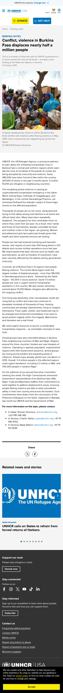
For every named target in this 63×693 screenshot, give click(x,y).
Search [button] (47, 12)
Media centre (9, 637)
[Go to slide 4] (30, 542)
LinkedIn (38, 589)
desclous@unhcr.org (46, 412)
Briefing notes (17, 28)
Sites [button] (59, 12)
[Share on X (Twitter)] (27, 454)
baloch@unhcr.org (43, 425)
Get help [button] (44, 21)
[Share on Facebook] (34, 454)
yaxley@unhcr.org (44, 418)
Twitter (17, 589)
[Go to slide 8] (42, 542)
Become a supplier (11, 651)
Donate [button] (53, 13)
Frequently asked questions (16, 628)
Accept (31, 687)
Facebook (4, 589)
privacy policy (22, 676)
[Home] (17, 11)
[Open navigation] (3, 11)
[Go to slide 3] (27, 542)
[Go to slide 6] (36, 542)
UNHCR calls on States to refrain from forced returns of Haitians (30, 528)
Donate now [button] (11, 569)
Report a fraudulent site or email (18, 647)
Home (5, 28)
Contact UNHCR (10, 633)
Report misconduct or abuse (16, 642)
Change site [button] (39, 2)
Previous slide (5, 496)
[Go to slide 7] (39, 542)
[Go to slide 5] (33, 542)
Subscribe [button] (10, 613)
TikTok (31, 589)
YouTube (24, 589)
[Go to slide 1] (22, 542)
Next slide (58, 496)
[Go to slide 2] (24, 542)
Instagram (11, 589)
